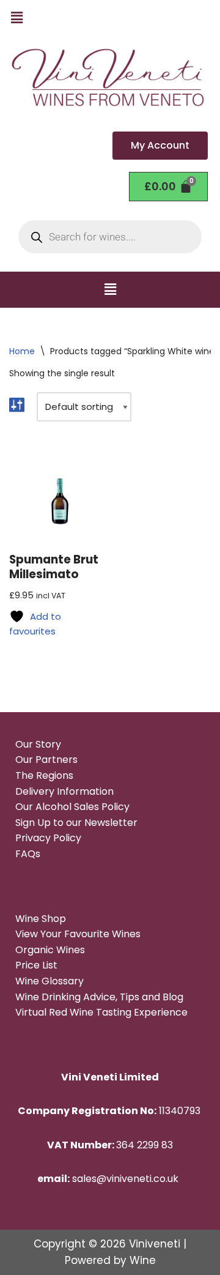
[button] (16, 17)
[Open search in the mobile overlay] (110, 236)
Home (22, 351)
